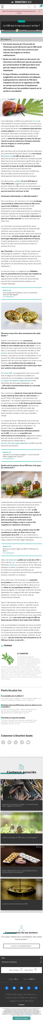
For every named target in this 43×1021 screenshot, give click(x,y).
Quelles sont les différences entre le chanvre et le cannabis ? (22, 706)
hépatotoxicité (7, 156)
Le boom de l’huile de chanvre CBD (14, 904)
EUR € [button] (31, 979)
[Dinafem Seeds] (22, 2)
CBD (23, 21)
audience (13, 565)
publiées (17, 181)
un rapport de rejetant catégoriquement (16, 380)
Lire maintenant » (9, 296)
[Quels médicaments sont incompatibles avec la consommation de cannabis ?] (21, 856)
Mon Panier (39, 6)
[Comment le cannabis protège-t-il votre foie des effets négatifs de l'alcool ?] (21, 789)
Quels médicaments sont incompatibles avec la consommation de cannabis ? (19, 871)
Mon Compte (34, 6)
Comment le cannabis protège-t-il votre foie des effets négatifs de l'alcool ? (21, 455)
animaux (4, 353)
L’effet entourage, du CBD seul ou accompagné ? (20, 837)
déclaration (13, 560)
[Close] (39, 11)
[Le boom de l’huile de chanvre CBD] (21, 889)
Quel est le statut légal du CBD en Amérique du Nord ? (20, 550)
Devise (26, 979)
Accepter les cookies (21, 1018)
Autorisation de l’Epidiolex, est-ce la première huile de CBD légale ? (20, 294)
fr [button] (16, 979)
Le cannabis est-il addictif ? (13, 696)
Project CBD (7, 373)
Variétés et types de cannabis (13, 717)
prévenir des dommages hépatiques (14, 443)
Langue (11, 979)
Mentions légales (28, 1015)
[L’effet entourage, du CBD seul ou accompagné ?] (21, 822)
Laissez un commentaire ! (21, 946)
